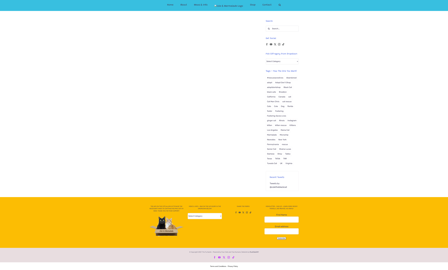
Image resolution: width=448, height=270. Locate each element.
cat (289, 97)
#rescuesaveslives (275, 78)
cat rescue (287, 101)
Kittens (293, 125)
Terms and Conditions (218, 266)
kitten (269, 125)
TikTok (277, 158)
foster (269, 111)
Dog (282, 106)
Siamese (270, 154)
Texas (269, 158)
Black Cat (288, 87)
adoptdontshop (274, 87)
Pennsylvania (273, 144)
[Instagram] (279, 44)
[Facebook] (267, 44)
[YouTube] (271, 44)
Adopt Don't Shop (283, 82)
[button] (270, 5)
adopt (269, 82)
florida (290, 106)
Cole (276, 106)
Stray (279, 154)
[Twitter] (275, 44)
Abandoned (291, 78)
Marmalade (272, 135)
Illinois (282, 120)
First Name (281, 215)
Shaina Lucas (285, 149)
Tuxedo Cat (272, 163)
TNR (285, 158)
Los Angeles (272, 130)
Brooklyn (283, 92)
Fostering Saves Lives (276, 116)
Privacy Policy (233, 266)
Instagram (292, 120)
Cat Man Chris (273, 101)
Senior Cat (271, 149)
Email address (281, 226)
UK (281, 163)
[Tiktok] (283, 44)
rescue (285, 144)
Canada (281, 97)
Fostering (279, 111)
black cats (271, 92)
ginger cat (271, 120)
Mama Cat (285, 130)
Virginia (288, 163)
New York (282, 139)
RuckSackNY (254, 252)
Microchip (284, 135)
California (271, 97)
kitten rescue (281, 125)
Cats (269, 106)
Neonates (271, 139)
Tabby (287, 154)
